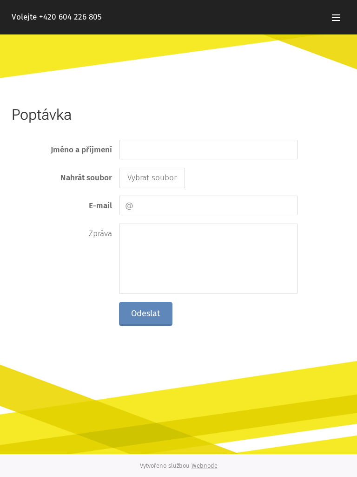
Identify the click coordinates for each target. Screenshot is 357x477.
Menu (336, 17)
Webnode (205, 465)
